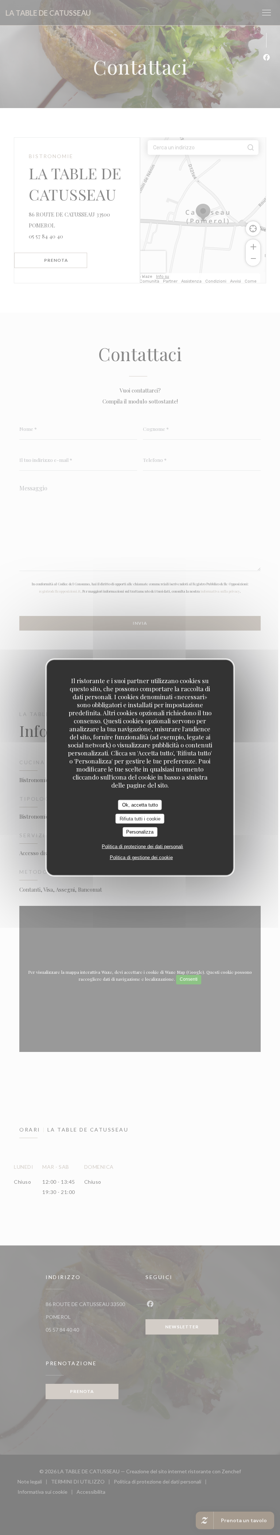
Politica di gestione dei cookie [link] (141, 857)
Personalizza (139, 832)
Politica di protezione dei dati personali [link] (142, 846)
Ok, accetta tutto (140, 805)
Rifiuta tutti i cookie (140, 818)
